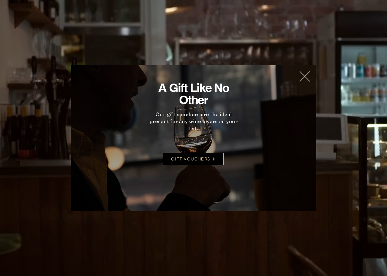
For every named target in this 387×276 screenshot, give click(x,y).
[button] (305, 76)
